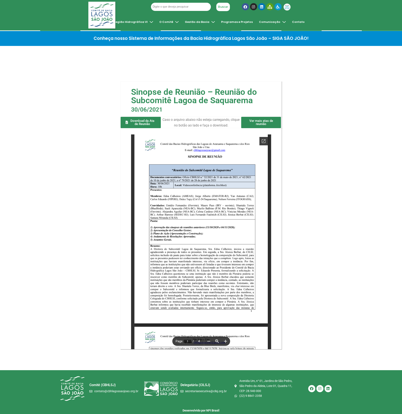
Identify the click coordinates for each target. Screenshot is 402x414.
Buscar (223, 7)
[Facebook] (245, 6)
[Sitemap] (269, 6)
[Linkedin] (261, 6)
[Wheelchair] (278, 6)
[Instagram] (253, 6)
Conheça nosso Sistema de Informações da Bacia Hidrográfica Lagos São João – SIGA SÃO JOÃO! (201, 38)
